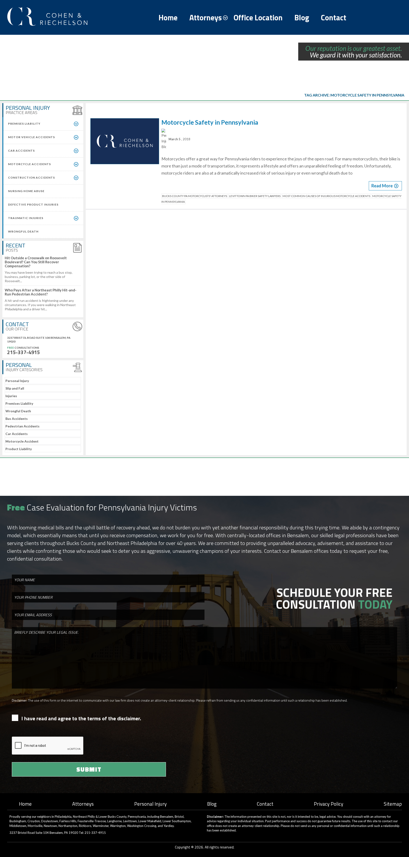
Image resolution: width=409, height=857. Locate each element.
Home (168, 17)
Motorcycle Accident (22, 441)
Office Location (258, 17)
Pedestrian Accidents (22, 426)
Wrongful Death (18, 411)
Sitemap (393, 804)
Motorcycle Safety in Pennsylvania (209, 122)
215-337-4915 (23, 352)
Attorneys (205, 17)
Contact (333, 17)
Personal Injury (17, 381)
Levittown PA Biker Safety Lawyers (254, 196)
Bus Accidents (16, 419)
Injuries (11, 396)
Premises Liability (19, 403)
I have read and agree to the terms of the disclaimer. (81, 718)
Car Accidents (16, 434)
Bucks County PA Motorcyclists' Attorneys (194, 196)
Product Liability (18, 449)
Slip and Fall (14, 388)
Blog (301, 17)
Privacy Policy (328, 804)
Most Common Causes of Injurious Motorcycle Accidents (326, 196)
